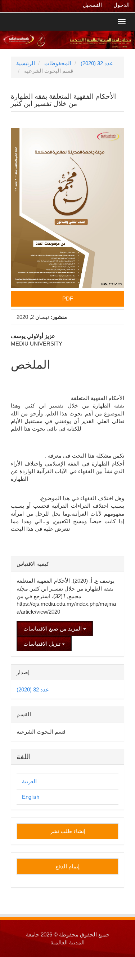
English (30, 797)
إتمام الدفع (67, 866)
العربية (29, 781)
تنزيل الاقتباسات (42, 644)
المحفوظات (57, 63)
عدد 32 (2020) (97, 63)
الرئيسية (25, 63)
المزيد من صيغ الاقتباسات (53, 629)
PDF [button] (67, 298)
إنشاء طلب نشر (67, 831)
